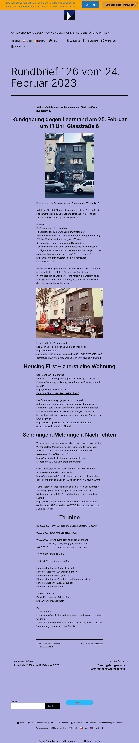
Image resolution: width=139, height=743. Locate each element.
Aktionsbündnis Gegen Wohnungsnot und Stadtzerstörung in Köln (60, 32)
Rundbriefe (98, 644)
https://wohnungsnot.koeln (50, 601)
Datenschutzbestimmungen (120, 4)
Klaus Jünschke (46, 646)
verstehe (90, 4)
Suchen (14, 701)
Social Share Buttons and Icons (55, 741)
